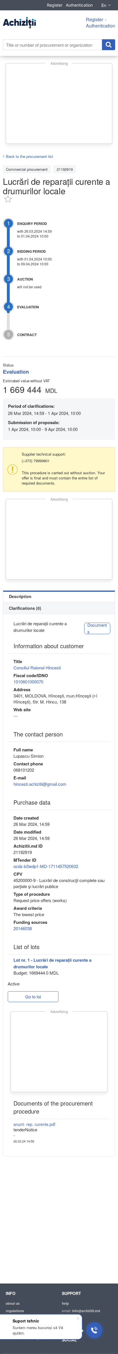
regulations (15, 1310)
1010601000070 (28, 682)
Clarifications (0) (25, 608)
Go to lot (33, 997)
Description (20, 596)
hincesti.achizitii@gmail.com (39, 784)
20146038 (22, 928)
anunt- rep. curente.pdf (34, 1124)
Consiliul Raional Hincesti (37, 668)
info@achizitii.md (86, 1310)
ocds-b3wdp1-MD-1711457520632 (45, 866)
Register (54, 5)
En (103, 5)
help (65, 1303)
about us (13, 1303)
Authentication (79, 5)
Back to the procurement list (29, 156)
